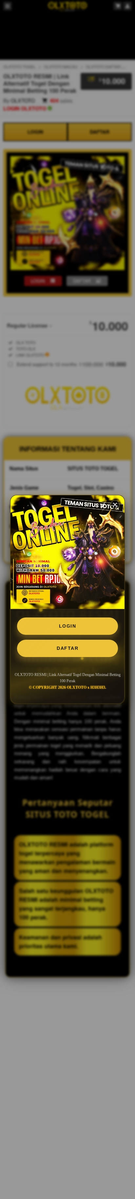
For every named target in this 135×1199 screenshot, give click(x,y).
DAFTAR (67, 648)
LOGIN (67, 626)
